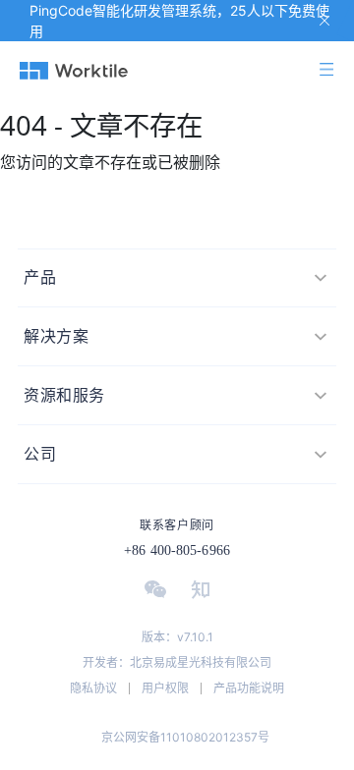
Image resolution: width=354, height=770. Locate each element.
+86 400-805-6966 (177, 550)
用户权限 (165, 688)
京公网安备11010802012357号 (185, 737)
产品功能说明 (248, 688)
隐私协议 (93, 688)
